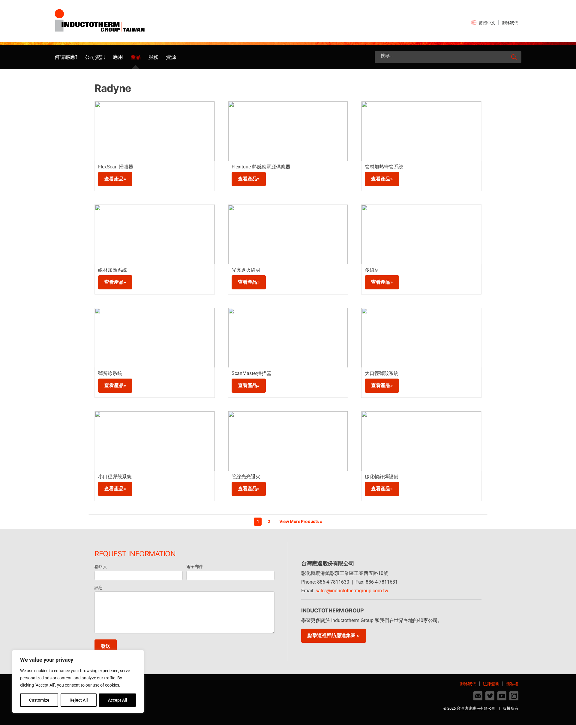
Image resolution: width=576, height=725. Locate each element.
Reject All (79, 700)
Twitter (489, 695)
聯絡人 (100, 566)
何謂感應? (66, 57)
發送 (105, 646)
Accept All (117, 700)
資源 (171, 57)
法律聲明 (491, 683)
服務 (153, 57)
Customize (39, 700)
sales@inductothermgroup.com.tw (352, 591)
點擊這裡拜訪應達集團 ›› (334, 635)
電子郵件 (194, 566)
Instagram (513, 695)
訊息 (98, 587)
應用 (118, 57)
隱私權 (512, 683)
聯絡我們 (510, 22)
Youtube (501, 695)
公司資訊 (95, 57)
